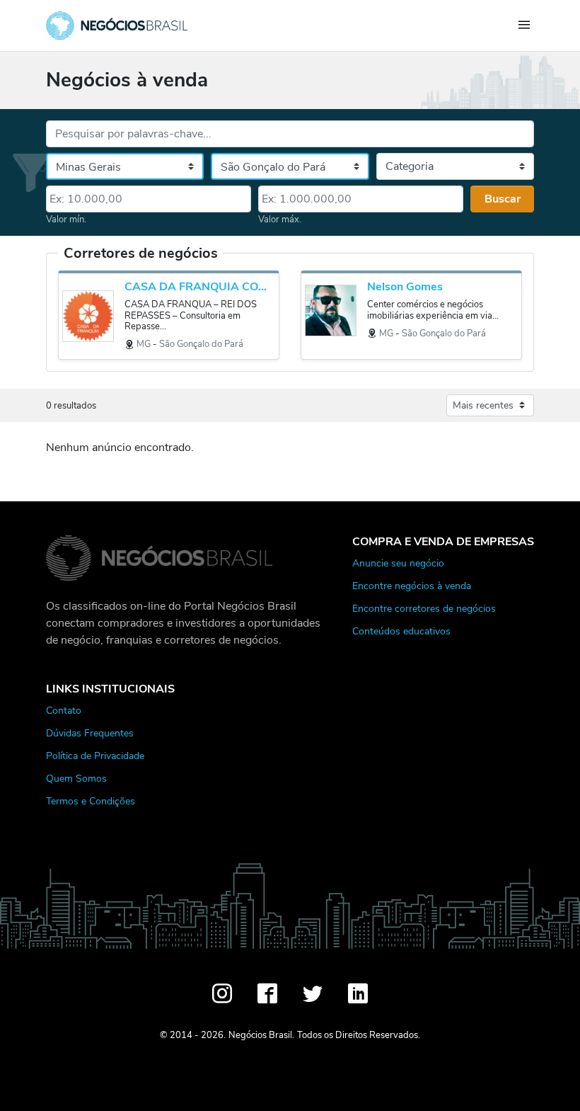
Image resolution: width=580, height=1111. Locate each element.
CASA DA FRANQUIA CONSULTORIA (198, 287)
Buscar (503, 199)
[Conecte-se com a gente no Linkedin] (358, 993)
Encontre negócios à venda (411, 586)
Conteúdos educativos (401, 631)
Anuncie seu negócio (398, 563)
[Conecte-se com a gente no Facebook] (267, 993)
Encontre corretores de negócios (424, 608)
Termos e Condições (90, 801)
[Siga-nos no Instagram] (222, 993)
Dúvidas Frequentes (90, 733)
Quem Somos (76, 778)
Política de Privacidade (95, 755)
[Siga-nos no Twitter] (313, 993)
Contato (63, 710)
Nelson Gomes (405, 287)
